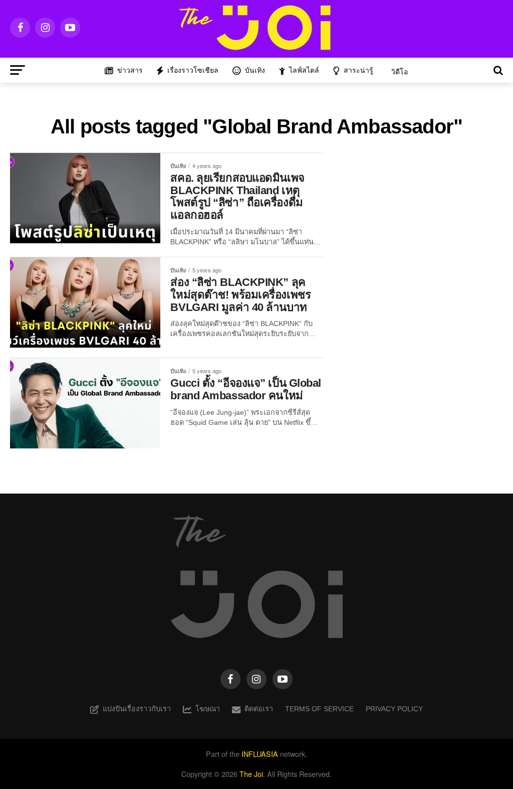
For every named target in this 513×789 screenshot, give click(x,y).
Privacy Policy (394, 709)
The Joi (251, 773)
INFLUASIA (259, 753)
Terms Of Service (319, 709)
